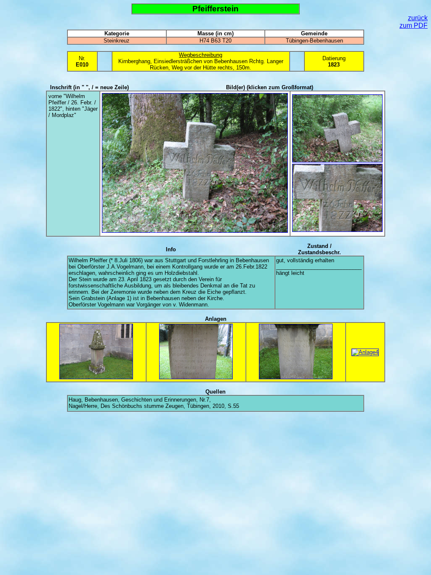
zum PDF (413, 25)
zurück (418, 17)
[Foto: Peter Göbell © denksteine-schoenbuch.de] (195, 231)
